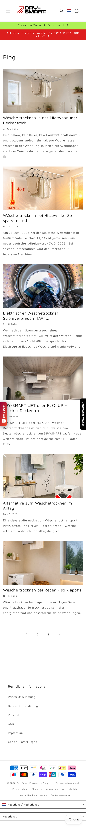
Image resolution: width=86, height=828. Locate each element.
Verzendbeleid (70, 789)
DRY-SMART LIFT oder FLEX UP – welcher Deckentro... (35, 408)
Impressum (15, 732)
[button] (8, 10)
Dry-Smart (23, 782)
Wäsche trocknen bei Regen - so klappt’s (42, 590)
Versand (13, 715)
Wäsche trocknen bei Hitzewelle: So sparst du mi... (37, 218)
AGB (11, 724)
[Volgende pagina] (59, 634)
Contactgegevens (60, 795)
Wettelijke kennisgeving (33, 795)
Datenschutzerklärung (23, 706)
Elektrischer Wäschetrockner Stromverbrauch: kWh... (30, 315)
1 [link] (27, 634)
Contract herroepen (83, 414)
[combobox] (43, 805)
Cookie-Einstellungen (22, 741)
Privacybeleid (20, 789)
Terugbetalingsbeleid (67, 783)
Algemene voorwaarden (45, 789)
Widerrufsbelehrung (21, 696)
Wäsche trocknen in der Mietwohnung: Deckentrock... (40, 120)
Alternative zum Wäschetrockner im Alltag (37, 505)
